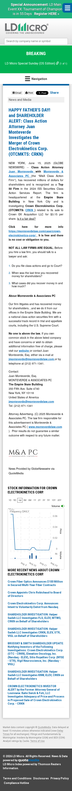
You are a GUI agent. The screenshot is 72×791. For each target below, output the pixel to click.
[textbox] (38, 41)
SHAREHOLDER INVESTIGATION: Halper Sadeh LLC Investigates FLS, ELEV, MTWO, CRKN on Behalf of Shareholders (34, 618)
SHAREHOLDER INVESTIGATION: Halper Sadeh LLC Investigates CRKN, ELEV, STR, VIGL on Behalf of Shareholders (34, 632)
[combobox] (36, 41)
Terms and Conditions (17, 778)
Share (54, 92)
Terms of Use (37, 741)
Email (18, 93)
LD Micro (18, 756)
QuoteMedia (44, 727)
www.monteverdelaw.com (45, 427)
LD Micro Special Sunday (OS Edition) (30, 63)
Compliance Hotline (16, 782)
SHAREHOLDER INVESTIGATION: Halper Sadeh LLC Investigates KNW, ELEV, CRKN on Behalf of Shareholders (36, 675)
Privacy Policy (59, 778)
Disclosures (41, 778)
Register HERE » (46, 14)
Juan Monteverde (22, 171)
